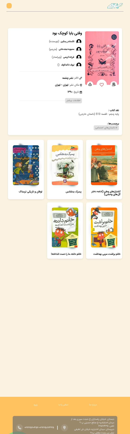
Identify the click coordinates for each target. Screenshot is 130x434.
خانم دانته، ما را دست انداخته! (66, 254)
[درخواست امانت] (113, 84)
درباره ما (93, 405)
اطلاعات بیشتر (73, 100)
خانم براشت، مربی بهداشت (106, 254)
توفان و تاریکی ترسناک (30, 192)
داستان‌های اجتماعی (105, 128)
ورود (35, 405)
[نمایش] (90, 84)
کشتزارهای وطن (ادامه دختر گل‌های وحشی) (105, 193)
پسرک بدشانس (73, 192)
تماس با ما (63, 405)
